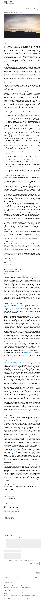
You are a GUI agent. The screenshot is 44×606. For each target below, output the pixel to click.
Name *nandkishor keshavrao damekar (10, 598)
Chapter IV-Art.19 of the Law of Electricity (14, 253)
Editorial (17, 12)
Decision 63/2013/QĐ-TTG (29, 352)
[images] (9, 522)
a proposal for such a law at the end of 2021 (18, 131)
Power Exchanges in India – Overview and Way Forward (16, 597)
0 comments (21, 12)
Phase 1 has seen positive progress (12, 362)
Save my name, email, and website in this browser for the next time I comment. (20, 560)
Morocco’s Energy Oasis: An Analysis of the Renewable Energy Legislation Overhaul (24, 595)
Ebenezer (6, 601)
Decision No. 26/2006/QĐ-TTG (13, 308)
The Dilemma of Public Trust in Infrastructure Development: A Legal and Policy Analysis (19, 585)
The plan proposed (18, 451)
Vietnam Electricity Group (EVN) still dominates (22, 276)
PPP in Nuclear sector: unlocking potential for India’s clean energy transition (17, 584)
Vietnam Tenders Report (22, 382)
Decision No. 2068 (8, 177)
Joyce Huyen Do (8, 12)
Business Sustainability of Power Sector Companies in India (18, 601)
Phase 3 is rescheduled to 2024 (31, 373)
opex (5, 597)
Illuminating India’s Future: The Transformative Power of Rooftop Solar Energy (17, 587)
